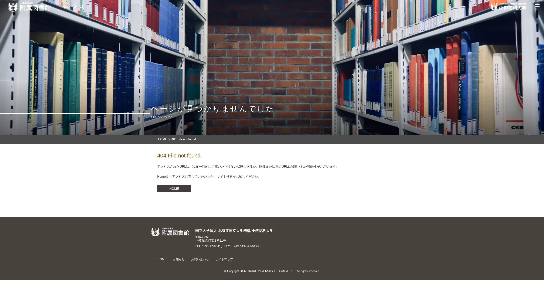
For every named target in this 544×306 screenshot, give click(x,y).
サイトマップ (224, 259)
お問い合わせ (200, 259)
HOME (174, 188)
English (65, 6)
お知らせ (179, 259)
